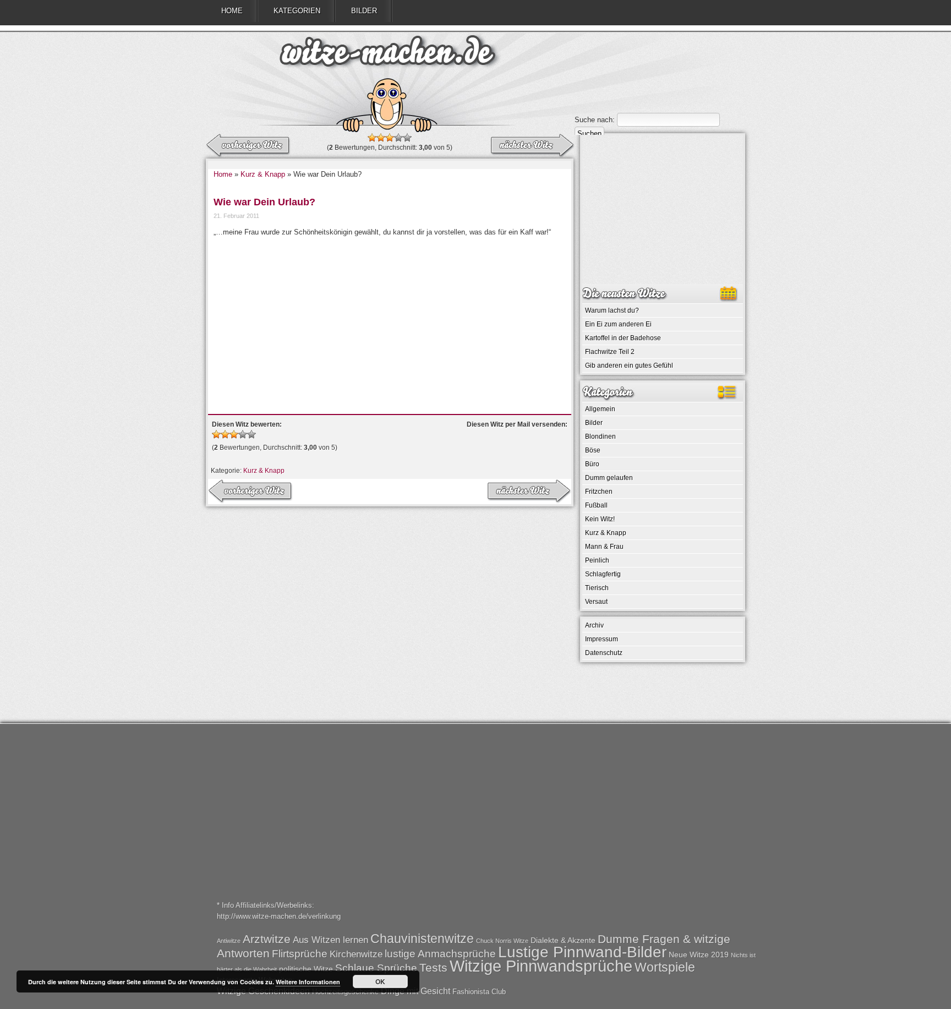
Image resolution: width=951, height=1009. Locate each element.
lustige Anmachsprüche (440, 953)
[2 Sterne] (380, 137)
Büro (592, 464)
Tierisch (597, 588)
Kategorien (297, 11)
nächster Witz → (249, 146)
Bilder (364, 11)
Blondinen (600, 436)
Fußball (596, 505)
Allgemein (600, 409)
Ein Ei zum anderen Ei (618, 324)
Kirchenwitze (356, 954)
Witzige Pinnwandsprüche (541, 966)
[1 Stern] (372, 137)
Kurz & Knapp (263, 174)
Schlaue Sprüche (376, 968)
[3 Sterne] (389, 137)
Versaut (596, 602)
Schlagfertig (603, 574)
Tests (433, 967)
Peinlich (597, 560)
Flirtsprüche (299, 953)
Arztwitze (267, 938)
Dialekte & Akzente (563, 940)
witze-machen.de (387, 55)
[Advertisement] (390, 320)
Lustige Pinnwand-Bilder (582, 952)
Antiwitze (229, 940)
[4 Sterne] (398, 137)
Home (232, 11)
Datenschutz (603, 653)
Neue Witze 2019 (699, 954)
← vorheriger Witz (532, 146)
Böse (592, 450)
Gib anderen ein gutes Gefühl (629, 365)
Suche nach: (595, 120)
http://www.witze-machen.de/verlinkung (279, 916)
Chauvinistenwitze (422, 938)
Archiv (594, 625)
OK (380, 981)
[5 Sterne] (407, 137)
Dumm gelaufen (609, 478)
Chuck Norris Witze (502, 940)
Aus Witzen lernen (330, 940)
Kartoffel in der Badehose (623, 338)
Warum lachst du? (612, 310)
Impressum (601, 639)
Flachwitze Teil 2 (610, 352)
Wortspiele (665, 967)
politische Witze (306, 968)
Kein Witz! (600, 519)
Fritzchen (599, 491)
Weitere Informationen (308, 982)
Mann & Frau (604, 546)
